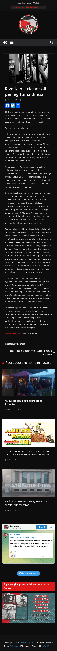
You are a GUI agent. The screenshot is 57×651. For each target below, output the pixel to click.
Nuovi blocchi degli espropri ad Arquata (24, 402)
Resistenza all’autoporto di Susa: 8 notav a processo (30, 352)
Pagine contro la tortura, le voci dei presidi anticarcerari (26, 503)
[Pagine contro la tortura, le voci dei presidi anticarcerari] (28, 471)
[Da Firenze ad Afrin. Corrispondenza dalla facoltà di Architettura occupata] (28, 421)
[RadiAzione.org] (5, 42)
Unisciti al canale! (29, 573)
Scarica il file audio (13, 334)
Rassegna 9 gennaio (15, 343)
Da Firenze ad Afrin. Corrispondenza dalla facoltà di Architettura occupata (28, 452)
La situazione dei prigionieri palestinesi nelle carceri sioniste (27, 8)
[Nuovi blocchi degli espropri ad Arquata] (28, 370)
